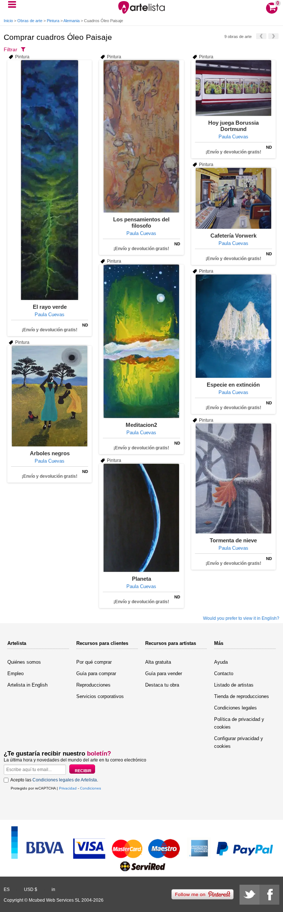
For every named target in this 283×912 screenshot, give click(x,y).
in (53, 889)
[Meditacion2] (141, 341)
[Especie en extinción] (233, 326)
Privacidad (68, 788)
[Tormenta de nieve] (233, 478)
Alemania (71, 20)
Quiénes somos (24, 662)
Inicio (8, 20)
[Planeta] (141, 518)
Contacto (223, 673)
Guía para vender (163, 673)
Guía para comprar (96, 673)
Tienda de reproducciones (241, 696)
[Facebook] (269, 895)
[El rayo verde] (49, 180)
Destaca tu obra (162, 685)
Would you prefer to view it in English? (241, 618)
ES (7, 889)
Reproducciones (93, 685)
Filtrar (10, 49)
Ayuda (221, 662)
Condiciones (90, 788)
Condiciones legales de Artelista (64, 780)
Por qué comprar (94, 662)
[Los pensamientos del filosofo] (141, 136)
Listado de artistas (234, 685)
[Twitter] (249, 895)
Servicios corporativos (100, 696)
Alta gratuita (158, 662)
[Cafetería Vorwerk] (233, 198)
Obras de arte (29, 20)
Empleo (15, 673)
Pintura (53, 20)
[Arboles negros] (49, 396)
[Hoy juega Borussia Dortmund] (233, 88)
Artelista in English (27, 685)
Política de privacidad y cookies (239, 723)
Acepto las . (54, 780)
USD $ (30, 889)
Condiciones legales (235, 708)
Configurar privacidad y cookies (238, 742)
